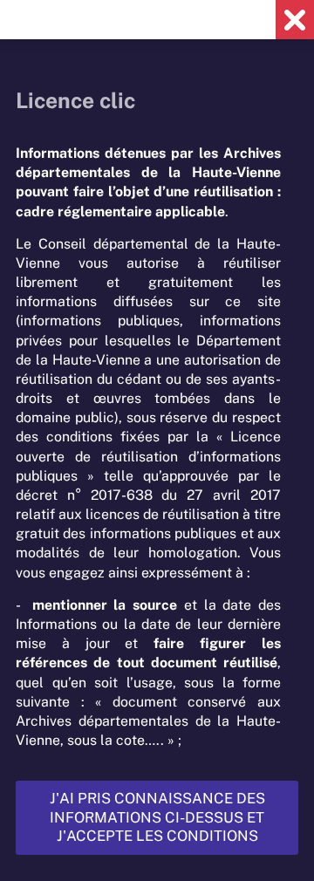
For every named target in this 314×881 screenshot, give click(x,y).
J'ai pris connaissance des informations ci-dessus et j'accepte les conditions (157, 816)
